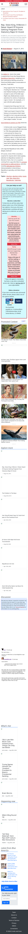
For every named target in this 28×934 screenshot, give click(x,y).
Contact (14, 918)
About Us (14, 915)
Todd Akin (18, 180)
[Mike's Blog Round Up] (9, 808)
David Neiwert (7, 49)
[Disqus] (14, 664)
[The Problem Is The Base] (14, 484)
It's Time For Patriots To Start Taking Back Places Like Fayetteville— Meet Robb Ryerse (12, 857)
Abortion (9, 176)
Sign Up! (5, 902)
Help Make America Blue (9, 881)
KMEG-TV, (6, 74)
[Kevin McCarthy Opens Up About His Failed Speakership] (14, 576)
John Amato (5, 750)
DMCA (14, 926)
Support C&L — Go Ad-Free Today (14, 1)
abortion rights (17, 176)
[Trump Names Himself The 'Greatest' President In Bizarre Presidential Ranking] (9, 757)
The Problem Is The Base (9, 493)
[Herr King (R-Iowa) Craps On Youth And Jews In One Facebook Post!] (14, 506)
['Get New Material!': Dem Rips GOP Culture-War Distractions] (9, 827)
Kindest (9, 304)
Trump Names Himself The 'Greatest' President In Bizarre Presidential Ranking (7, 770)
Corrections (14, 928)
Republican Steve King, (8, 78)
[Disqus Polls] (14, 629)
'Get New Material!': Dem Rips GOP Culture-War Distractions (9, 837)
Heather (4, 842)
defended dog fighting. (13, 166)
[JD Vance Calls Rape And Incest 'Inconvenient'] (14, 530)
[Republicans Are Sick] (14, 554)
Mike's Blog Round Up (9, 816)
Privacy (14, 923)
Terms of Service (20, 607)
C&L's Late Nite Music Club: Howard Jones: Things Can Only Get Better (8, 743)
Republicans (10, 180)
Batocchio (4, 819)
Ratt (3, 796)
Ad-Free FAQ (19, 283)
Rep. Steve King (14, 178)
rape (7, 178)
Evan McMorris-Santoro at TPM (10, 123)
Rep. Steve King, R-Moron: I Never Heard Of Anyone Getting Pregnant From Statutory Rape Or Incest (13, 28)
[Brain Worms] (9, 786)
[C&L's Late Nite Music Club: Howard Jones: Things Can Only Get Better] (9, 733)
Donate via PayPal (18, 301)
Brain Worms (7, 793)
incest (24, 176)
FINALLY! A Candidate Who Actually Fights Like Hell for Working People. (12, 875)
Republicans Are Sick (8, 564)
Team (14, 912)
